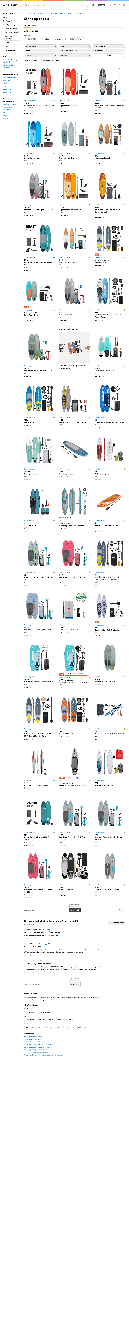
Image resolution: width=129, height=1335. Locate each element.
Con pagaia (58, 39)
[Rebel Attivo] (109, 247)
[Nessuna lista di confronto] (115, 5)
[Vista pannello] (119, 60)
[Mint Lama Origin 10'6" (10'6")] (74, 142)
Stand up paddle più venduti (33, 1037)
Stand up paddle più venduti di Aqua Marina (38, 1044)
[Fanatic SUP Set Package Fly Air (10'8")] (39, 354)
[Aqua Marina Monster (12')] (74, 91)
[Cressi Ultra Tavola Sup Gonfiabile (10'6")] (109, 406)
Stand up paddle (10, 50)
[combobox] (36, 61)
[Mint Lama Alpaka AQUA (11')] (109, 354)
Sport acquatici (8, 21)
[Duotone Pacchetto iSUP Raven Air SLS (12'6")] (74, 822)
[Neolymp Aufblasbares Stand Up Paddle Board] (109, 299)
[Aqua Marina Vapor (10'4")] (39, 142)
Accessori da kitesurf (10, 77)
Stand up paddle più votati (33, 1039)
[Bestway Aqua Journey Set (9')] (109, 510)
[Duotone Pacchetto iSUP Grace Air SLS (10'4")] (74, 562)
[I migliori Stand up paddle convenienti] (74, 349)
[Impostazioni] (93, 5)
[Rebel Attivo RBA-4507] (74, 718)
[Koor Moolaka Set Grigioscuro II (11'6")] (109, 614)
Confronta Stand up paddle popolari (36, 1052)
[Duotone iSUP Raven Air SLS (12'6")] (109, 875)
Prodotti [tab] (27, 26)
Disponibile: (46, 61)
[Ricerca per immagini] (86, 5)
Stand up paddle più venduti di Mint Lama (38, 1047)
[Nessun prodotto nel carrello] (124, 5)
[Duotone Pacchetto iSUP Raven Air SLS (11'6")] (109, 822)
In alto (123, 910)
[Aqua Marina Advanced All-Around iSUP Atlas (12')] (39, 91)
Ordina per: (28, 61)
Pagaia (7, 42)
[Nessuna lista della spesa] (119, 5)
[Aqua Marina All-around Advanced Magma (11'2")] (109, 91)
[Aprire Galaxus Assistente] (110, 5)
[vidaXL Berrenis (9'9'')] (74, 875)
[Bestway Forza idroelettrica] (74, 510)
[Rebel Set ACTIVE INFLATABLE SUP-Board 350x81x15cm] (39, 718)
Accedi (101, 5)
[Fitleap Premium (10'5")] (39, 458)
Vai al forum (28, 924)
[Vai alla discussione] (74, 934)
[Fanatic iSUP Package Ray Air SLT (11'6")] (39, 195)
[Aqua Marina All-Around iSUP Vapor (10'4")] (39, 822)
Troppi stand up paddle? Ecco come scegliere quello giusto (43, 1055)
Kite (4, 86)
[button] (54, 100)
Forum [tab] (34, 26)
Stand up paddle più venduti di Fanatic (36, 1050)
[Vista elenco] (123, 60)
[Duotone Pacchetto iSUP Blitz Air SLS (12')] (39, 562)
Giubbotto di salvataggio (9, 37)
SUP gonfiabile (45, 39)
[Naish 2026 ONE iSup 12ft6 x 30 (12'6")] (74, 406)
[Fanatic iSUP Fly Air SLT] (109, 666)
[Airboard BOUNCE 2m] (74, 614)
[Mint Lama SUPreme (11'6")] (74, 247)
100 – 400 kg (69, 39)
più (58, 1000)
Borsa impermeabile (11, 32)
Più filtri (108, 55)
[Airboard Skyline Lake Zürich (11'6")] (109, 770)
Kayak (5, 83)
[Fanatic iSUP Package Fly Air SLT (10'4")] (39, 614)
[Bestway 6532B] (74, 458)
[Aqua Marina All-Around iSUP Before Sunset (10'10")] (109, 195)
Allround (80, 39)
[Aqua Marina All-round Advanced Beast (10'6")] (39, 247)
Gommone (6, 80)
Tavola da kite (7, 89)
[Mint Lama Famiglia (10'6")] (109, 142)
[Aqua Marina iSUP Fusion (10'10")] (74, 195)
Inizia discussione (118, 923)
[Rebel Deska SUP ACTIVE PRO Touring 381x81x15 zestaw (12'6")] (109, 562)
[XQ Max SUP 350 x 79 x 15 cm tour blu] (109, 718)
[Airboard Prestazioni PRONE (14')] (39, 770)
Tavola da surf (7, 92)
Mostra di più (74, 910)
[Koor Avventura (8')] (39, 299)
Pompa (7, 46)
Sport (5, 17)
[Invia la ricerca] (26, 5)
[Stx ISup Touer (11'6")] (39, 510)
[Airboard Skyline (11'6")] (109, 458)
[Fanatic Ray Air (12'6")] (74, 299)
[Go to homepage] (10, 5)
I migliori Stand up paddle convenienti (36, 1042)
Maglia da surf (7, 112)
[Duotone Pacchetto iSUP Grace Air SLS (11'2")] (39, 875)
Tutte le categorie (9, 13)
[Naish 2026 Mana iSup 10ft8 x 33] (74, 770)
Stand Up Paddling (9, 25)
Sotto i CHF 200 (31, 39)
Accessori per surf (11, 29)
